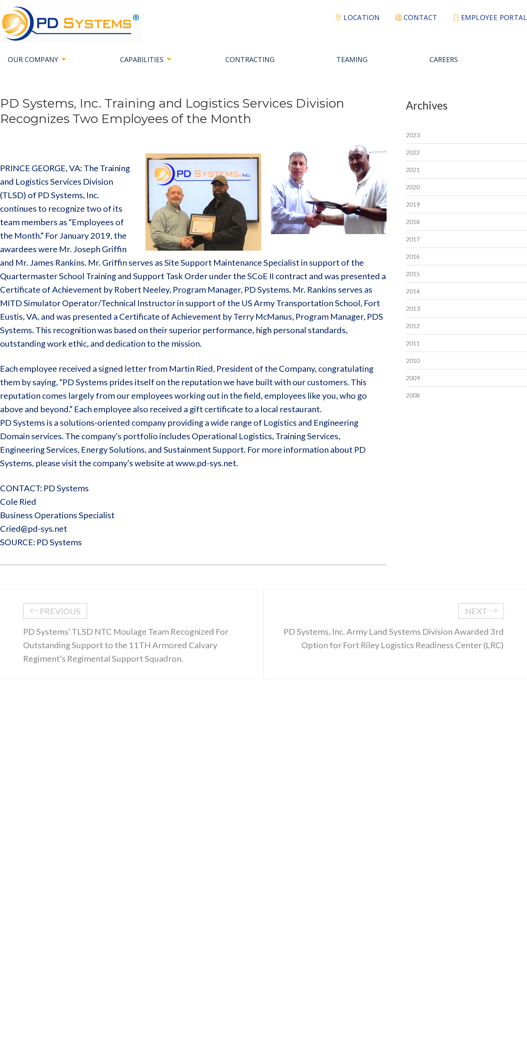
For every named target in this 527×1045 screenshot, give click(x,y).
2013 (413, 308)
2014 (413, 291)
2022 (413, 152)
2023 (413, 134)
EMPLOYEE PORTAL (494, 17)
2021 (413, 169)
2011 (413, 343)
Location (361, 17)
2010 (413, 360)
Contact (420, 17)
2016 (413, 256)
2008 (413, 395)
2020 (413, 186)
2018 (413, 221)
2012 (413, 325)
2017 (413, 239)
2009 (413, 377)
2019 (413, 204)
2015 (413, 273)
